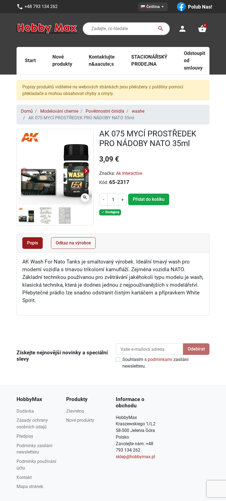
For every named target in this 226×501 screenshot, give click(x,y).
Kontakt (24, 477)
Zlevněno (75, 411)
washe (138, 111)
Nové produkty (80, 420)
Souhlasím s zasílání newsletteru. (155, 363)
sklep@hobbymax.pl (135, 456)
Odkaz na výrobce (73, 243)
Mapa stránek (30, 486)
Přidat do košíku (149, 199)
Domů (27, 111)
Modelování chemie (59, 111)
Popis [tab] (32, 243)
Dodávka (25, 411)
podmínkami (160, 359)
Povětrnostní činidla (105, 111)
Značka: (107, 173)
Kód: (103, 182)
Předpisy (25, 436)
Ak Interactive (129, 173)
